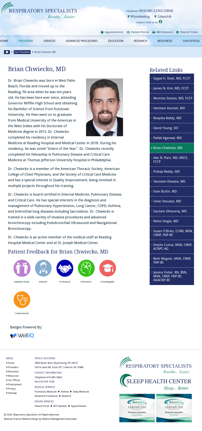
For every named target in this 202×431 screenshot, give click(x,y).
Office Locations (45, 358)
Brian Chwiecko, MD (167, 148)
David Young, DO (165, 128)
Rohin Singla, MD (165, 221)
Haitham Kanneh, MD (169, 108)
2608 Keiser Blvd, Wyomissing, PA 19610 (56, 363)
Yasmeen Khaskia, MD (169, 181)
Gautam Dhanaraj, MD (170, 211)
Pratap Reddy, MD (166, 171)
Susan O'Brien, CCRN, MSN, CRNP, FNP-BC (173, 233)
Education (115, 41)
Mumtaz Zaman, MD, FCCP (172, 98)
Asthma (65, 391)
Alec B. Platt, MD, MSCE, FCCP (170, 159)
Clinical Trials (188, 32)
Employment (14, 384)
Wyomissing (140, 16)
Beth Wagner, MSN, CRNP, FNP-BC (172, 260)
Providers (26, 41)
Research (140, 41)
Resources (164, 41)
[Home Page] (7, 52)
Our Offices (191, 41)
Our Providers (22, 52)
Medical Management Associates (59, 419)
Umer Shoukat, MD (167, 201)
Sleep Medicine (81, 391)
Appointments (113, 32)
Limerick (164, 16)
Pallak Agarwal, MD (167, 138)
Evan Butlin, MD (165, 191)
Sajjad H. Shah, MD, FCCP (171, 78)
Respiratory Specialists (25, 414)
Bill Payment (164, 32)
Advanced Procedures (82, 41)
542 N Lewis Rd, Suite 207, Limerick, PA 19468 (59, 367)
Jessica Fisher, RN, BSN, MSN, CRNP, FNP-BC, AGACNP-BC (170, 276)
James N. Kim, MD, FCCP (171, 88)
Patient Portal (139, 32)
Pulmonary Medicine (46, 391)
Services (49, 41)
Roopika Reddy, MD (167, 118)
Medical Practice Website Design (21, 419)
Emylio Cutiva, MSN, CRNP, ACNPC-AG (172, 247)
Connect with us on (147, 22)
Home (4, 41)
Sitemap (12, 393)
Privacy (11, 388)
